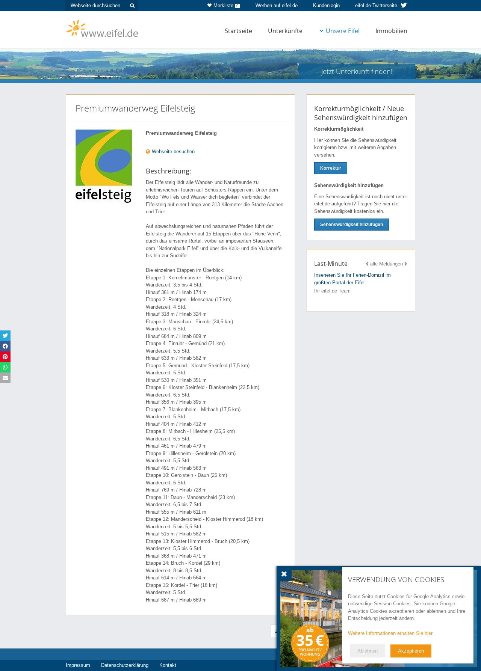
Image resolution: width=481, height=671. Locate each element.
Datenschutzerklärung (124, 665)
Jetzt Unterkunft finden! (356, 71)
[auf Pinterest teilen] (5, 356)
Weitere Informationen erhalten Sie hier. (391, 633)
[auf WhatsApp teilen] (5, 367)
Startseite (238, 31)
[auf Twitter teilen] (5, 335)
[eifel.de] (102, 27)
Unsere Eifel (343, 31)
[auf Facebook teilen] (5, 346)
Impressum (78, 665)
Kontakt (167, 665)
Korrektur (330, 168)
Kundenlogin (326, 5)
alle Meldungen (386, 264)
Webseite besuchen (172, 151)
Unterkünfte (285, 31)
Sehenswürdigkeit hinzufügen (351, 224)
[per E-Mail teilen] (5, 377)
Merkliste (226, 5)
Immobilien (391, 31)
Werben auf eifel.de (277, 5)
